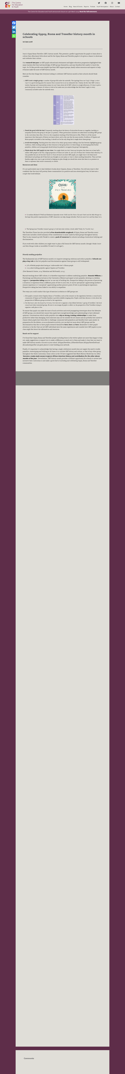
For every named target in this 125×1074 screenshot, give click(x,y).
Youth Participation (102, 6)
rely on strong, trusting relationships (72, 315)
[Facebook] (14, 23)
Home (65, 6)
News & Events (77, 6)
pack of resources (62, 237)
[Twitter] (14, 27)
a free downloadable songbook (61, 232)
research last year (32, 62)
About (112, 6)
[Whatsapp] (14, 36)
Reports (86, 6)
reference (46, 135)
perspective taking (37, 280)
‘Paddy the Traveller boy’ (86, 229)
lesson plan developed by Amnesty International (45, 303)
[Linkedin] (14, 32)
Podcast (92, 6)
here (87, 217)
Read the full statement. (88, 11)
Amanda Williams (94, 275)
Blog (70, 6)
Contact (117, 6)
